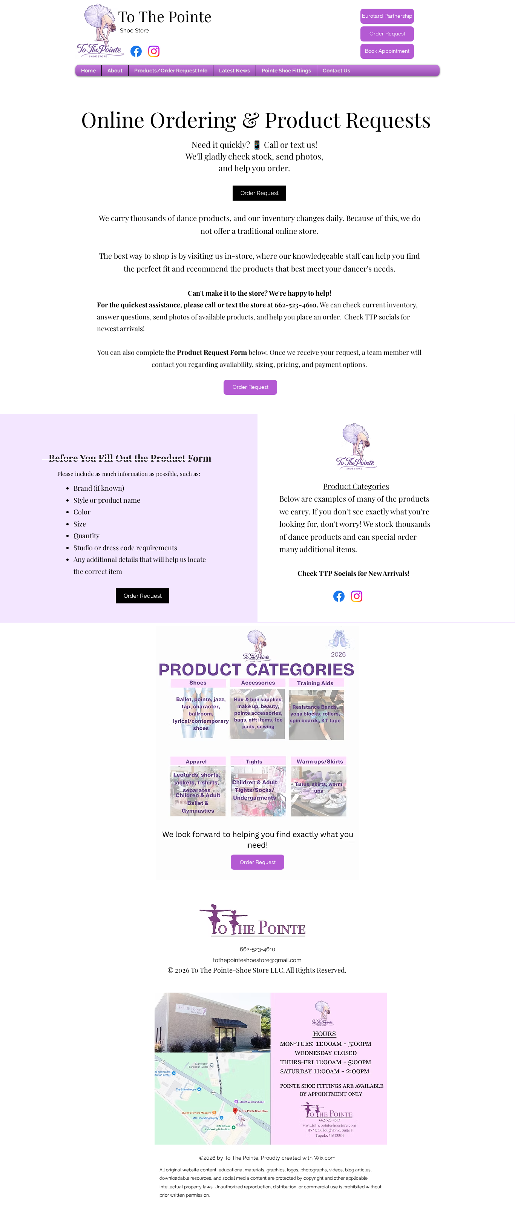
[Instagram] (153, 51)
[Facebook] (136, 51)
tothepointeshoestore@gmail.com (257, 960)
